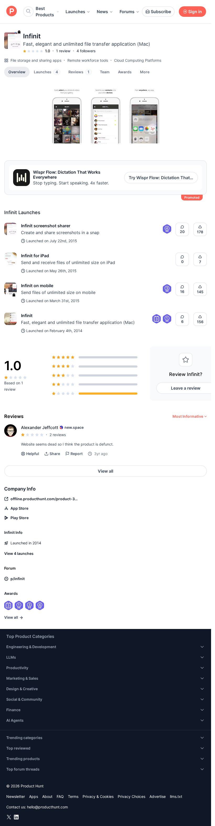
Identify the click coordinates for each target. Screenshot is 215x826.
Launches (75, 11)
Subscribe (161, 11)
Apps (33, 796)
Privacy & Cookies (98, 796)
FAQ (60, 796)
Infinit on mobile (37, 285)
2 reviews (58, 434)
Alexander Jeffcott (39, 427)
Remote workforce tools (87, 60)
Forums (127, 11)
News (102, 11)
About (47, 796)
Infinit (27, 315)
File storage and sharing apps (35, 60)
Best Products (45, 11)
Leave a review (185, 388)
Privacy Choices (131, 796)
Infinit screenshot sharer (45, 225)
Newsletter (15, 796)
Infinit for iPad (35, 255)
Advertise (157, 796)
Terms (73, 796)
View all (105, 471)
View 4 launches (19, 553)
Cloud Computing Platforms (137, 60)
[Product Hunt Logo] (11, 11)
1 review (63, 51)
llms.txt (176, 796)
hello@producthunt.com (47, 807)
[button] (145, 71)
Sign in (195, 11)
